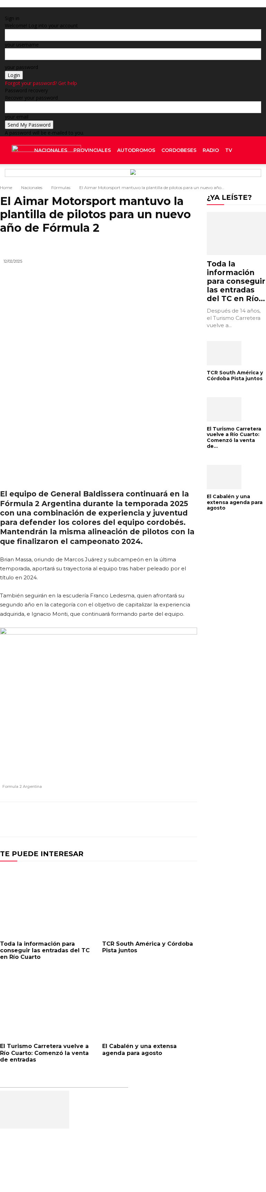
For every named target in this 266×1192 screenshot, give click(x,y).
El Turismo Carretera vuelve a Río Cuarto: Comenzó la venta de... (234, 437)
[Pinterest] (158, 819)
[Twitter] (254, 178)
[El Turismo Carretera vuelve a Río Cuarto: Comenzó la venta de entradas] (47, 1004)
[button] (253, 150)
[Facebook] (239, 178)
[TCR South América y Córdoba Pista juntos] (149, 901)
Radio (211, 150)
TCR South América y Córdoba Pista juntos (147, 947)
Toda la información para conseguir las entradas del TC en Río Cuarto (45, 950)
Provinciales (92, 150)
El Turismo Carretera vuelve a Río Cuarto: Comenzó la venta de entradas (44, 1053)
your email (16, 116)
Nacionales (50, 150)
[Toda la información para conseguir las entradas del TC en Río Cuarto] (47, 901)
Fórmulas (60, 187)
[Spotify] (249, 178)
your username (22, 44)
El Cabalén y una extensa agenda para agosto (139, 1049)
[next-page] (212, 530)
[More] (190, 819)
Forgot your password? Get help (41, 83)
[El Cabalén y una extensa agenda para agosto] (149, 1004)
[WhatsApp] (173, 819)
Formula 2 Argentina (22, 786)
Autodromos (136, 150)
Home (6, 187)
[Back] (78, 11)
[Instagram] (244, 178)
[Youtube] (259, 178)
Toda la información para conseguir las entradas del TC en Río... (236, 281)
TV (228, 150)
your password (21, 67)
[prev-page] (209, 530)
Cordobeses (178, 150)
